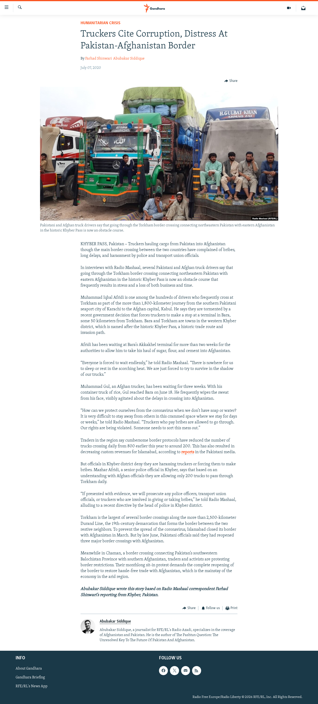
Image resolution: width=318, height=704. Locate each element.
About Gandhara (29, 668)
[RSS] (196, 670)
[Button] (230, 81)
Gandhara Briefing (30, 677)
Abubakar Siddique (129, 58)
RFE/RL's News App (31, 686)
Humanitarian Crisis (100, 23)
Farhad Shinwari (98, 58)
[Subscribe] (185, 670)
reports (187, 452)
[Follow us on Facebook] (163, 670)
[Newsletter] (303, 8)
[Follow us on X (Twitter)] (174, 670)
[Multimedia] (289, 8)
